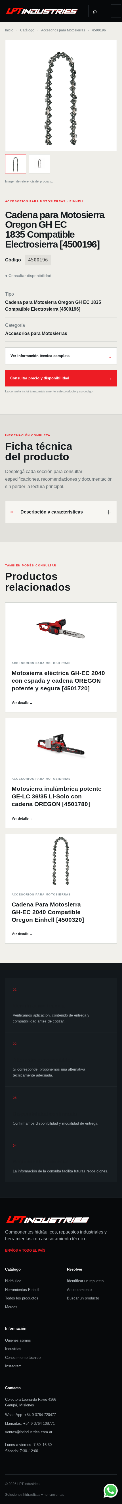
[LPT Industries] (42, 11)
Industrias (13, 1349)
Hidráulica (13, 1281)
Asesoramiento (79, 1290)
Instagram (13, 1366)
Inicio (9, 30)
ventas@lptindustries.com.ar (28, 1432)
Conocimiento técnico (23, 1357)
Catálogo (27, 30)
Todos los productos (21, 1298)
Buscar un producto (83, 1298)
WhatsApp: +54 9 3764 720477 (30, 1415)
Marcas (11, 1307)
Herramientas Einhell (22, 1290)
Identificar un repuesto (85, 1281)
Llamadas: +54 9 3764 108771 (30, 1423)
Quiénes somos (18, 1340)
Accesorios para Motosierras (63, 30)
